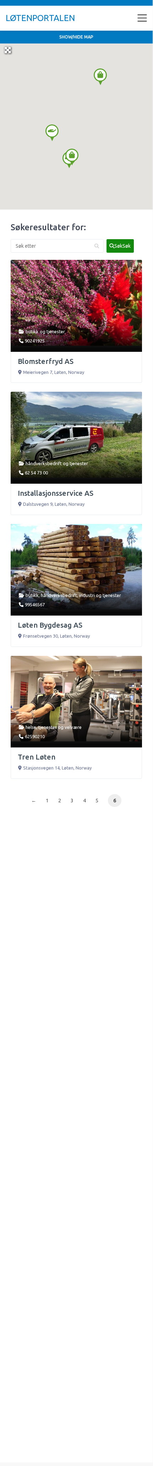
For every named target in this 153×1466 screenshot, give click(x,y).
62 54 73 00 (36, 472)
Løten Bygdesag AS (50, 625)
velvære (73, 727)
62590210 (35, 736)
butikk (32, 331)
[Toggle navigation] (142, 18)
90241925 (35, 340)
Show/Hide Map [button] (76, 37)
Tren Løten (36, 757)
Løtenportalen (40, 18)
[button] (52, 133)
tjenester (56, 331)
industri (87, 595)
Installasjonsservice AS (55, 493)
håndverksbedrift (44, 463)
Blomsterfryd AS (45, 361)
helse (31, 727)
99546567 (35, 604)
